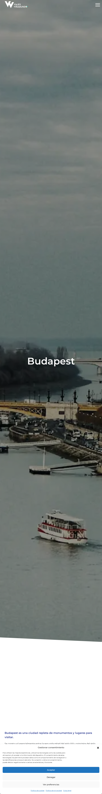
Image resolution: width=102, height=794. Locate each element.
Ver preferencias (51, 784)
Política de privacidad (54, 790)
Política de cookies (37, 790)
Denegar (51, 777)
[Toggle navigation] (97, 5)
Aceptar (51, 770)
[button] (98, 747)
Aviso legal (67, 790)
